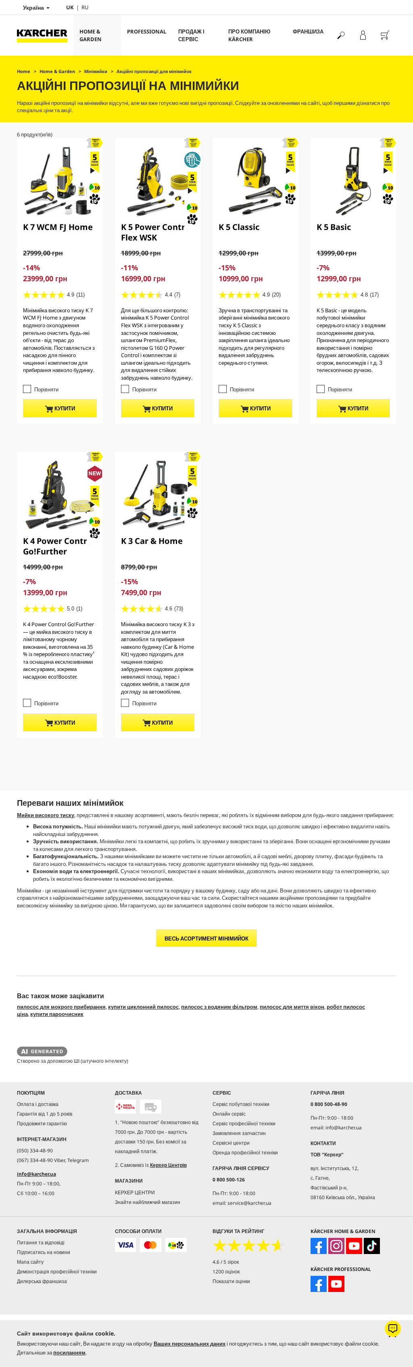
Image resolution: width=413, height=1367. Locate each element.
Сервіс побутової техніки (241, 1104)
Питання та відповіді (41, 1242)
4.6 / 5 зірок (226, 1261)
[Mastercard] (150, 1245)
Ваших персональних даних (189, 1343)
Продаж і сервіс (191, 35)
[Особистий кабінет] (363, 35)
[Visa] (125, 1245)
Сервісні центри (231, 1142)
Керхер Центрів (168, 1165)
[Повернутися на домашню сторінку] (45, 35)
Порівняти (46, 389)
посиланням (69, 1352)
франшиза (308, 31)
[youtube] (354, 1246)
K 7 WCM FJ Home (58, 227)
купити (64, 408)
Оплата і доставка (37, 1104)
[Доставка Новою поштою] (125, 1106)
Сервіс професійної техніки (244, 1123)
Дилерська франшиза (42, 1281)
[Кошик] (385, 35)
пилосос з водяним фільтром (219, 1006)
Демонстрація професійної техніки (57, 1271)
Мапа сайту (30, 1261)
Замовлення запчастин (239, 1133)
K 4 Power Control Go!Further (59, 546)
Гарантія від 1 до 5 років (44, 1113)
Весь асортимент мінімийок (206, 938)
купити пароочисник (56, 1014)
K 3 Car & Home (152, 540)
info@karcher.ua (36, 1174)
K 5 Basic (334, 227)
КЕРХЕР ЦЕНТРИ (135, 1192)
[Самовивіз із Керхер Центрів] (150, 1106)
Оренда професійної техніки (245, 1152)
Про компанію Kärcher (249, 35)
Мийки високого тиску (45, 815)
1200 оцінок (226, 1271)
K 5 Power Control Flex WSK (157, 232)
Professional (146, 31)
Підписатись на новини (43, 1252)
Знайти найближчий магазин (147, 1202)
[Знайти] (341, 35)
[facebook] (319, 1246)
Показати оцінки (231, 1281)
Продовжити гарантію (42, 1123)
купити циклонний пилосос (143, 1006)
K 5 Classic (239, 227)
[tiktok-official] (372, 1246)
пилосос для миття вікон (292, 1006)
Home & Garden (90, 35)
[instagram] (336, 1246)
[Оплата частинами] (175, 1245)
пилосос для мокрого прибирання (61, 1006)
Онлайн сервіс (229, 1113)
